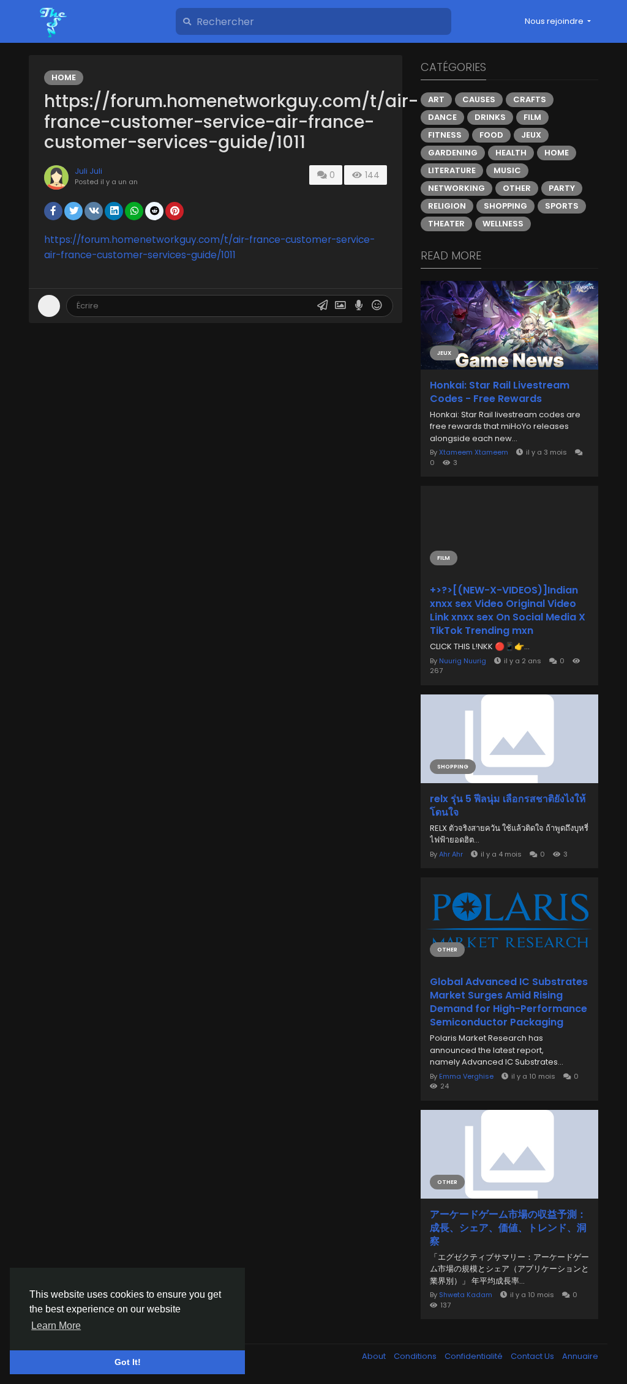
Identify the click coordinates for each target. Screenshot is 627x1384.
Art (436, 99)
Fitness (445, 135)
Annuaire (580, 1356)
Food (491, 135)
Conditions (416, 1356)
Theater (446, 223)
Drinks (490, 117)
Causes (478, 99)
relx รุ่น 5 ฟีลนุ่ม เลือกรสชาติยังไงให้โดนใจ (508, 805)
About (375, 1356)
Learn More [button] (56, 1325)
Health (511, 152)
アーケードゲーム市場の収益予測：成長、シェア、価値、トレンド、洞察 (508, 1228)
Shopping (505, 206)
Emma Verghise (466, 1076)
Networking (456, 188)
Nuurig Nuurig (462, 661)
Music (507, 170)
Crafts (529, 99)
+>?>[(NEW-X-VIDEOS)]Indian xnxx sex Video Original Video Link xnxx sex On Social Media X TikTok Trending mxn (507, 611)
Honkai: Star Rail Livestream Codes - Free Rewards (499, 392)
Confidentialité (475, 1356)
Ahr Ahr (451, 854)
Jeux (531, 135)
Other (517, 188)
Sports (562, 206)
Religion (447, 206)
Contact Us (533, 1356)
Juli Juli (88, 171)
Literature (452, 170)
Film (532, 117)
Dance (442, 117)
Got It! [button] (128, 1362)
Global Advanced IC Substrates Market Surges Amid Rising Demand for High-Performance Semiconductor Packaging (509, 1002)
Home (63, 77)
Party (562, 188)
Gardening (453, 152)
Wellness (503, 223)
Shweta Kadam (465, 1295)
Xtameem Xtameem (473, 452)
